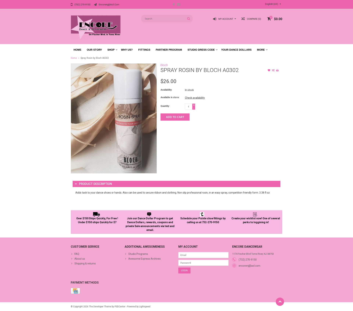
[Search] (189, 18)
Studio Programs (138, 253)
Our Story (94, 49)
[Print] (277, 70)
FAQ (76, 253)
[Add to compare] (273, 70)
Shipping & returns (85, 263)
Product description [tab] (95, 184)
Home (77, 49)
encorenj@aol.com (249, 265)
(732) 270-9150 (248, 259)
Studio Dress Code (201, 49)
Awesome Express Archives (144, 258)
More (261, 49)
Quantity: (165, 106)
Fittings (144, 49)
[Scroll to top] (280, 302)
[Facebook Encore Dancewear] (174, 5)
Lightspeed (144, 306)
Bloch (164, 65)
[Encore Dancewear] (96, 27)
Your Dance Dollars (236, 49)
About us (79, 258)
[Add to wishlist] (269, 70)
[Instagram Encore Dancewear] (178, 5)
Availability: (166, 90)
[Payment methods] (75, 291)
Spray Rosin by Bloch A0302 (95, 58)
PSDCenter (120, 306)
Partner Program (169, 49)
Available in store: (170, 97)
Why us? (127, 49)
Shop (111, 49)
